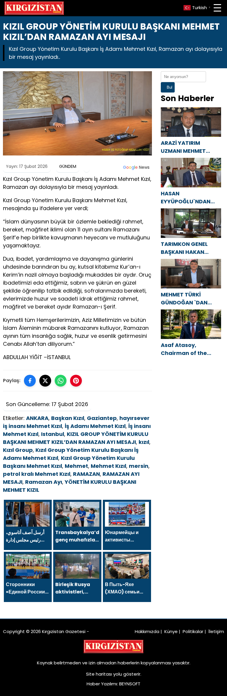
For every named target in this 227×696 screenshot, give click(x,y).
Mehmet (76, 466)
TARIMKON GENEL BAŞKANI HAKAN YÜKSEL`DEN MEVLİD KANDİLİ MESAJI (187, 248)
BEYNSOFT (129, 684)
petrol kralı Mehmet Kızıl (36, 474)
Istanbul (52, 434)
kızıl (144, 442)
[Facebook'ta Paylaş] (30, 381)
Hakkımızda (147, 631)
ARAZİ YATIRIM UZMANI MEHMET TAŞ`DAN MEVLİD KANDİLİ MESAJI (183, 147)
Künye (171, 631)
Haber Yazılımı (102, 684)
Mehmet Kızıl (108, 466)
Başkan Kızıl (67, 418)
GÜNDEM (67, 166)
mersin (138, 466)
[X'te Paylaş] (45, 381)
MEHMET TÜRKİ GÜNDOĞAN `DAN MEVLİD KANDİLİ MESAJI (184, 298)
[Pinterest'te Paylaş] (76, 381)
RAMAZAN (86, 474)
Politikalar (193, 631)
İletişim (216, 631)
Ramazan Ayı (43, 482)
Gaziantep (102, 418)
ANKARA (37, 418)
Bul (169, 87)
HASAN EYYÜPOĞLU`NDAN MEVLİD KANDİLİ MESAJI (185, 197)
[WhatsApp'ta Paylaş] (61, 381)
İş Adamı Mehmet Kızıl (95, 426)
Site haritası (99, 674)
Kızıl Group (18, 450)
